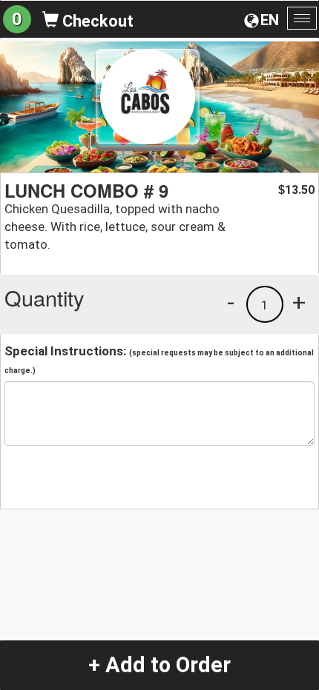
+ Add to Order (159, 664)
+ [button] (299, 302)
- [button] (230, 302)
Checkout (96, 21)
